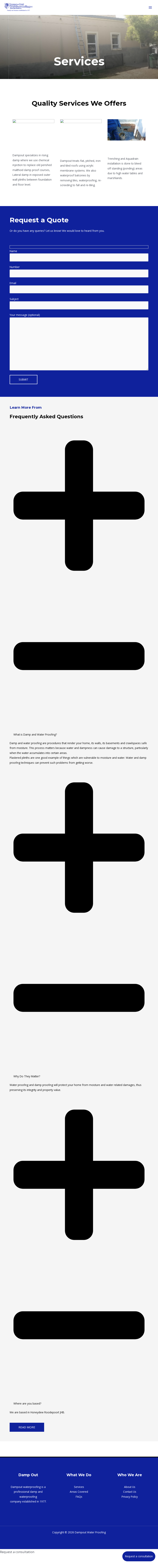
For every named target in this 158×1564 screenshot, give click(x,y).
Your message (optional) (25, 315)
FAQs (79, 1496)
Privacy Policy (130, 1496)
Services (79, 1487)
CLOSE (13, 1559)
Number (15, 267)
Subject (14, 299)
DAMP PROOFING (32, 148)
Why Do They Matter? (26, 1076)
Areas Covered (79, 1491)
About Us (129, 1487)
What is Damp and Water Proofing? (35, 734)
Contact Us (129, 1491)
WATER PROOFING (72, 150)
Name (13, 251)
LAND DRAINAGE (120, 148)
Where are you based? (27, 1403)
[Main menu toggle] (150, 7)
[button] (79, 584)
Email (13, 283)
